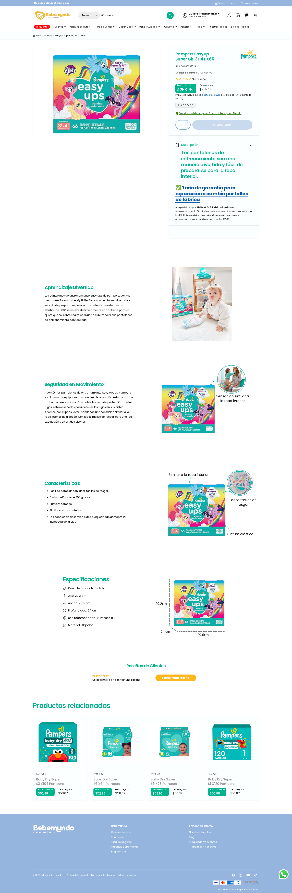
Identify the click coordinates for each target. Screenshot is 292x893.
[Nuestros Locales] (238, 15)
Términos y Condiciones (103, 875)
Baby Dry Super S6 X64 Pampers (106, 781)
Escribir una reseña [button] (175, 678)
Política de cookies (127, 875)
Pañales (184, 26)
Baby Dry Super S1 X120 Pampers (221, 781)
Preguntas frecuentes (203, 842)
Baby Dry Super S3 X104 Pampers (50, 781)
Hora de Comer (103, 26)
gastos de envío (211, 94)
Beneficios (117, 837)
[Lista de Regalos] (246, 15)
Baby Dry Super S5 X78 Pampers (164, 781)
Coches (58, 26)
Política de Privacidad (77, 875)
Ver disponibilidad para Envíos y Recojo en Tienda (210, 113)
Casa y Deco (126, 26)
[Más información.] (283, 875)
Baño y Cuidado (148, 26)
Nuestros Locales (227, 3)
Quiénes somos (121, 832)
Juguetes (169, 26)
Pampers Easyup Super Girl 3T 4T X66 (64, 35)
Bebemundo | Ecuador (52, 875)
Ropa (199, 26)
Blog (191, 837)
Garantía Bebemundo (125, 846)
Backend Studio (251, 889)
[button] (255, 15)
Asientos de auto (79, 26)
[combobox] (138, 15)
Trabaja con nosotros (202, 846)
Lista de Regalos (121, 842)
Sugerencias (119, 851)
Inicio (39, 35)
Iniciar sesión (252, 3)
